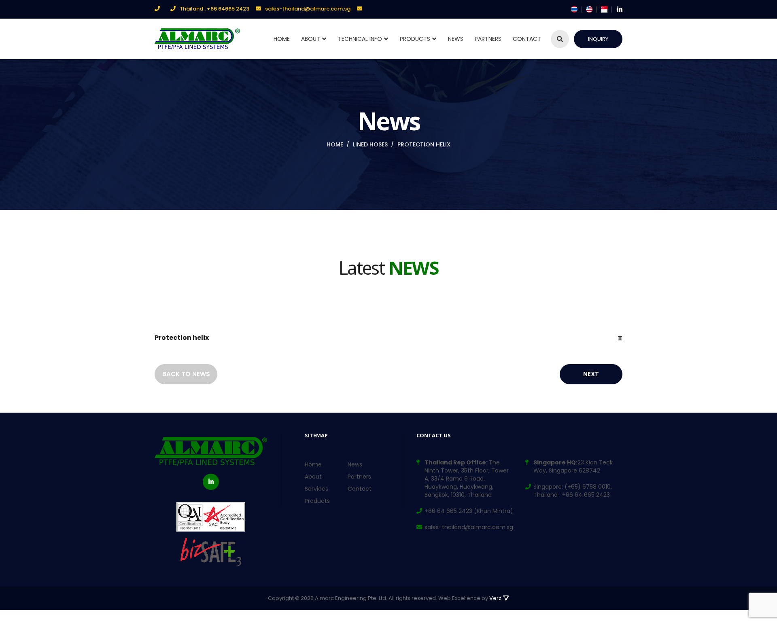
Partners (359, 477)
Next (591, 374)
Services (316, 489)
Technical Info (360, 39)
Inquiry (598, 39)
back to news (186, 374)
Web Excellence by (469, 598)
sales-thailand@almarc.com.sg (307, 8)
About (310, 39)
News (455, 39)
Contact (527, 39)
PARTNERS (488, 39)
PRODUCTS (415, 39)
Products (317, 501)
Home (282, 39)
